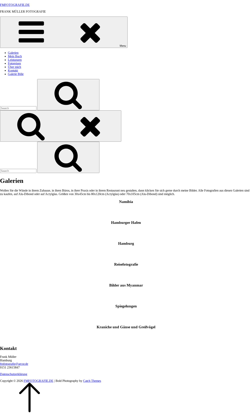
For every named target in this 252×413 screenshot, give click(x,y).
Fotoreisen (14, 63)
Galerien (13, 52)
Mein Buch (15, 56)
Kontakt (13, 70)
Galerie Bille (16, 74)
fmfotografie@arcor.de (14, 364)
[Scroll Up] (29, 411)
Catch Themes (92, 380)
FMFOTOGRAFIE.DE (15, 5)
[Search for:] (18, 108)
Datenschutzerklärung (13, 374)
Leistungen (15, 59)
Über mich (14, 67)
